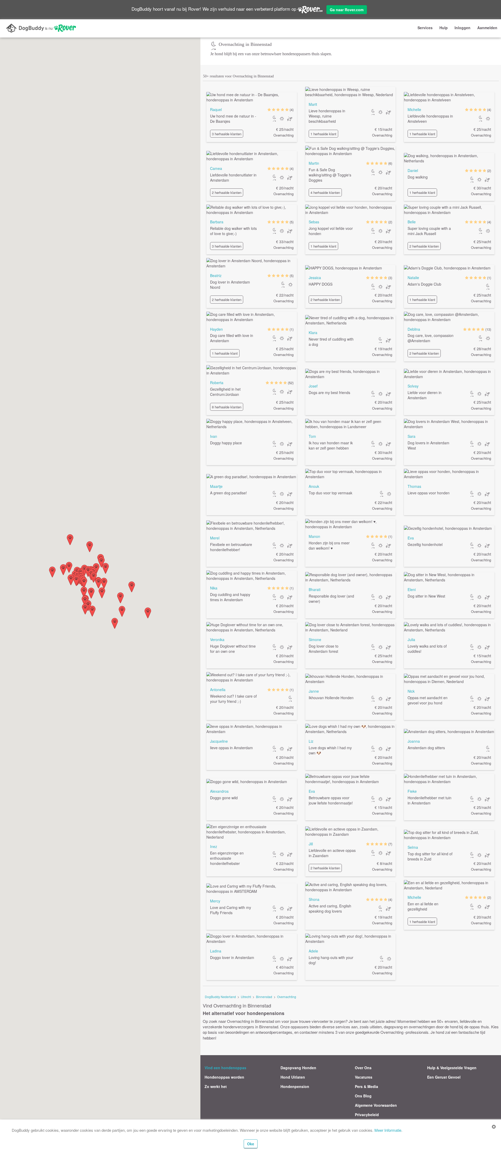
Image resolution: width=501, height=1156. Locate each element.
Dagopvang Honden (298, 1067)
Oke (250, 1143)
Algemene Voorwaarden (376, 1105)
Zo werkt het (216, 1086)
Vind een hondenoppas (225, 1067)
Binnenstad (264, 996)
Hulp (443, 27)
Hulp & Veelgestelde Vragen (451, 1067)
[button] (148, 612)
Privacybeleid (367, 1114)
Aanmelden (487, 27)
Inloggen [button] (462, 27)
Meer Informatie (387, 1130)
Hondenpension (295, 1086)
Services (425, 27)
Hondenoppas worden (224, 1077)
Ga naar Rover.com (346, 9)
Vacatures (363, 1077)
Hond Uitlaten (293, 1077)
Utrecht (246, 996)
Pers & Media (366, 1086)
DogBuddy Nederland (220, 996)
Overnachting (286, 996)
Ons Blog (363, 1095)
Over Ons (363, 1067)
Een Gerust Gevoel (444, 1077)
